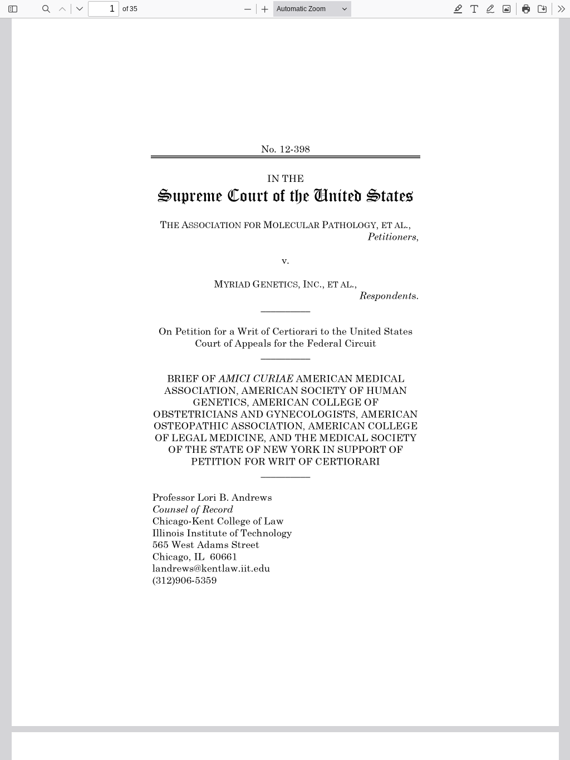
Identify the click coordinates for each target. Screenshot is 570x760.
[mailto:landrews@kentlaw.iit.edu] (211, 568)
